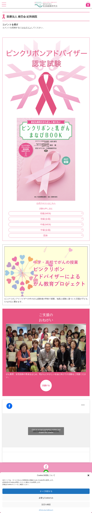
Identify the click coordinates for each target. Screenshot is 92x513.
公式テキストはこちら (46, 203)
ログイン (27, 28)
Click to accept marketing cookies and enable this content (46, 431)
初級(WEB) (45, 213)
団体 (45, 235)
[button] (88, 475)
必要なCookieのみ (46, 498)
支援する (46, 385)
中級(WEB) (45, 224)
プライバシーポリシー (46, 510)
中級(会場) (45, 230)
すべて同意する (46, 491)
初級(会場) (45, 219)
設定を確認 (46, 504)
